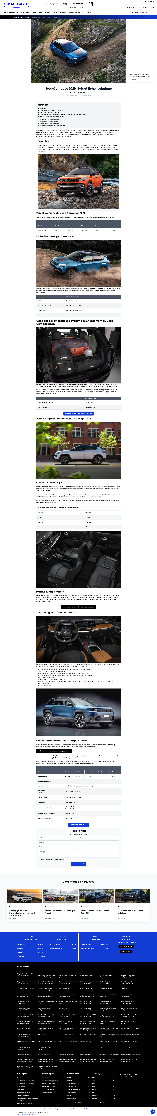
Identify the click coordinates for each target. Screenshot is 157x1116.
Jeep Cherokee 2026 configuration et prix (85, 1002)
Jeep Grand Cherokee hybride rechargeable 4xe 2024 (109, 1015)
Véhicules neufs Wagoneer (66, 1054)
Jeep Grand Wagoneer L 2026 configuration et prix (46, 1022)
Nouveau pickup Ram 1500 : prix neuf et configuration (88, 1029)
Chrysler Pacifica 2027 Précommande (106, 976)
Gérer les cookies (74, 1109)
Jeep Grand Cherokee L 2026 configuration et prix (88, 1015)
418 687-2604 (130, 8)
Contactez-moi (78, 864)
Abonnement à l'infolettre (24, 1103)
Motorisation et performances (49, 112)
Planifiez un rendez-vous (49, 1092)
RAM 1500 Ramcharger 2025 (67, 1035)
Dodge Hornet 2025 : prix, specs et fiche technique (26, 995)
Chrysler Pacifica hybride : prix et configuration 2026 (89, 982)
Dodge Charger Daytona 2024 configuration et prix (26, 989)
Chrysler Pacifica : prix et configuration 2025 (128, 976)
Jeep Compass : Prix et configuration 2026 (23, 1009)
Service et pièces (59, 12)
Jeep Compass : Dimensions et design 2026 (53, 116)
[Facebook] (145, 1)
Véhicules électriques (86, 1054)
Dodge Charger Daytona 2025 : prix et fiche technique (47, 989)
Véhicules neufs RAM (44, 1054)
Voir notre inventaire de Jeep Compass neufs (78, 607)
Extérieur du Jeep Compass (50, 120)
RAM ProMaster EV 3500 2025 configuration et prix (108, 1042)
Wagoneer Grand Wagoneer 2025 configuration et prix (46, 1060)
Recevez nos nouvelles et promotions (51, 860)
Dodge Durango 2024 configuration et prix (65, 989)
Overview (43, 108)
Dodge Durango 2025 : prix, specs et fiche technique (87, 989)
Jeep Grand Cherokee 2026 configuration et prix (25, 1015)
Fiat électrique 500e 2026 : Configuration (107, 995)
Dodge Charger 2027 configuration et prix (127, 982)
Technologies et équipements (49, 124)
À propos (86, 12)
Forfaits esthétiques (48, 1090)
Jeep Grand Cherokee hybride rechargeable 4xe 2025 (129, 1015)
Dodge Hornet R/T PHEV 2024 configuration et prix (67, 995)
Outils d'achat (44, 12)
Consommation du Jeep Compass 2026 (52, 126)
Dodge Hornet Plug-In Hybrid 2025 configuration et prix (46, 995)
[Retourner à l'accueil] (10, 17)
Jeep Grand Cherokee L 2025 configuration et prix (67, 1015)
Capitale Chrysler (77, 95)
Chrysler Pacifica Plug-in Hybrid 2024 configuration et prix (47, 982)
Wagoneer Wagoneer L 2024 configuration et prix (108, 1060)
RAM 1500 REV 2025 (43, 1035)
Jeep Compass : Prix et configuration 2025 (127, 1002)
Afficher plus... (78, 1102)
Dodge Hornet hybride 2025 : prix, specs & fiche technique (89, 995)
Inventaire (24, 12)
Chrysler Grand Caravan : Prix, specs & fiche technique (46, 976)
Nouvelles (73, 93)
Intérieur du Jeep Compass (50, 122)
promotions (86, 761)
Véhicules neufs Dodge (107, 1048)
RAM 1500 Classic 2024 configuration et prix (23, 1035)
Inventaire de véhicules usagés (26, 1084)
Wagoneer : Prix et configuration (109, 1054)
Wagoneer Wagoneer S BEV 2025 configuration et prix (47, 1067)
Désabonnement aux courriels (93, 1109)
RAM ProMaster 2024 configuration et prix (85, 1042)
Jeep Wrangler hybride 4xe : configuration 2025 (67, 1029)
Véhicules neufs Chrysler (87, 1048)
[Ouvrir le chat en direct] (152, 1111)
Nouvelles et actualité (23, 1092)
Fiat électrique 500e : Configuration (127, 995)
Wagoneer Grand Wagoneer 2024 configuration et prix (25, 1060)
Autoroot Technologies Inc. (26, 1114)
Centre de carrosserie (48, 1084)
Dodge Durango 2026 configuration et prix (106, 989)
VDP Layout (62, 1048)
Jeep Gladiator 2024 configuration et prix (44, 1009)
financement (112, 761)
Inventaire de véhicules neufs (25, 1081)
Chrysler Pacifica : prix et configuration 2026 (24, 982)
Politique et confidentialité (42, 1109)
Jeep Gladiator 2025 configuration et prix (64, 1009)
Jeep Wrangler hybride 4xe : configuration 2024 (46, 1029)
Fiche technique (81, 93)
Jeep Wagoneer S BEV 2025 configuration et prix (87, 1022)
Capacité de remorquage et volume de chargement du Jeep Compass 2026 (64, 114)
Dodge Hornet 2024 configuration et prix (127, 989)
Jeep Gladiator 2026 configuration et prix (85, 1009)
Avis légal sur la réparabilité (50, 1081)
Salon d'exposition (10, 12)
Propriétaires (20, 1090)
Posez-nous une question (78, 825)
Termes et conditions (25, 1109)
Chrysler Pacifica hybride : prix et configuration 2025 (68, 982)
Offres (34, 12)
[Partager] (146, 17)
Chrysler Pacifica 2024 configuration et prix (86, 976)
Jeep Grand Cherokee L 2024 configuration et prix (46, 1015)
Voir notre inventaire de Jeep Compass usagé (54, 751)
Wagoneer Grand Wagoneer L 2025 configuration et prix (88, 1060)
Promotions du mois (23, 1095)
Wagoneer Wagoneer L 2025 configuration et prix (129, 1060)
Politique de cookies (60, 1109)
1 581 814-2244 (146, 8)
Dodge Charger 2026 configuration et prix (106, 982)
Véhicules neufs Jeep (23, 1054)
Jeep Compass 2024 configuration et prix (106, 1002)
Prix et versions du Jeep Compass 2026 (52, 110)
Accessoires (45, 1078)
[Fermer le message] (153, 74)
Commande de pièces (48, 1087)
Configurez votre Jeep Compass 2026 (78, 413)
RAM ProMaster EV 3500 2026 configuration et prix (129, 1042)
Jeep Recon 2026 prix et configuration (66, 1022)
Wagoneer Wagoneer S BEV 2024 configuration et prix (25, 1067)
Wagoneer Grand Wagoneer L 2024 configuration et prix (67, 1060)
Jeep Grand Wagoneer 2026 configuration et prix (25, 1022)
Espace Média (74, 12)
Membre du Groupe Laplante (78, 7)
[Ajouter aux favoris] (143, 17)
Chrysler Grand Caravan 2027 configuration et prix (25, 974)
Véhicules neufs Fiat (127, 1048)
